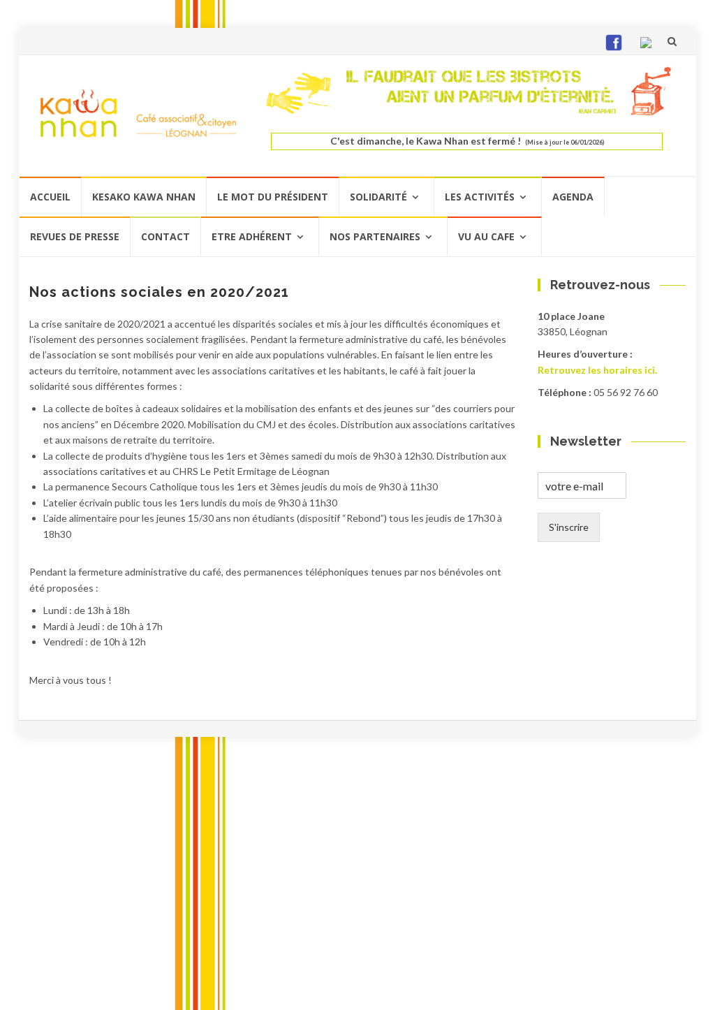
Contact (165, 236)
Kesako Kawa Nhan (144, 196)
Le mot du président (272, 196)
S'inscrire (569, 527)
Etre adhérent (252, 236)
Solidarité (378, 196)
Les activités (480, 196)
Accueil (50, 196)
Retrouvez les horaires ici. (597, 370)
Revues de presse (74, 236)
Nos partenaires (375, 236)
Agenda (573, 196)
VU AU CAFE (486, 236)
